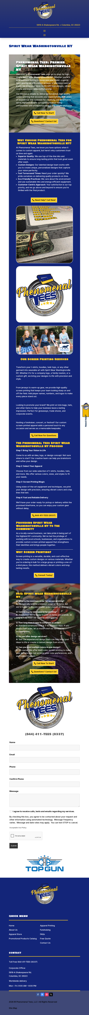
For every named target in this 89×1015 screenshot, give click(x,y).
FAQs (42, 934)
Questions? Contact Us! (45, 121)
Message (13, 791)
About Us (13, 930)
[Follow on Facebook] (38, 994)
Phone (12, 767)
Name (12, 742)
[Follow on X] (51, 994)
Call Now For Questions (45, 435)
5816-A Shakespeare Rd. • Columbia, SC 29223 (58, 25)
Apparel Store (15, 934)
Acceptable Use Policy (17, 828)
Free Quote (45, 938)
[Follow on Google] (42, 994)
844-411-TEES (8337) (45, 515)
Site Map (13, 1008)
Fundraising (45, 930)
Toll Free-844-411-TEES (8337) (23, 962)
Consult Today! (45, 575)
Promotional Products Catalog (23, 938)
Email (12, 754)
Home (11, 925)
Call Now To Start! (45, 113)
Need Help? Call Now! (45, 200)
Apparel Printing (47, 925)
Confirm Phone (16, 779)
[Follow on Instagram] (46, 994)
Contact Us (45, 943)
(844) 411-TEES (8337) (44, 734)
